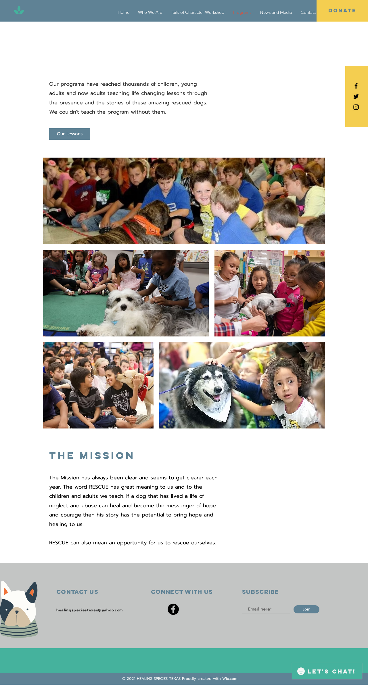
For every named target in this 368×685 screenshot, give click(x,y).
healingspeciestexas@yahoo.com (89, 610)
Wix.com (229, 678)
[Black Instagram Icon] (356, 107)
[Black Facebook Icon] (356, 85)
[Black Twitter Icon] (356, 96)
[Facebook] (173, 609)
